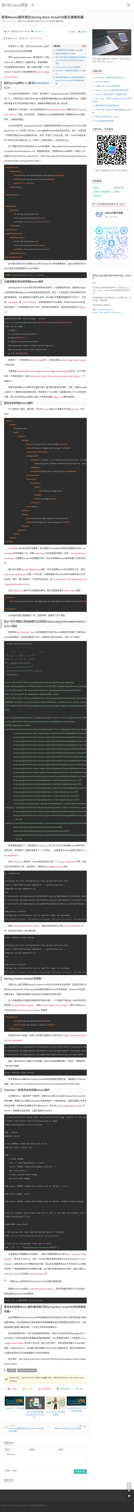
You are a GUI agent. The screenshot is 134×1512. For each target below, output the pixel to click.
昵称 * (7, 1449)
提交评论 (81, 1472)
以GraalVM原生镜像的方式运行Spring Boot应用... (35, 1414)
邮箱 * (32, 1449)
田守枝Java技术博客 (101, 192)
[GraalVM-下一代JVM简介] (14, 1401)
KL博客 (116, 192)
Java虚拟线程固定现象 (104, 121)
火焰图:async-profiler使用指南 (107, 86)
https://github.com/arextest (110, 312)
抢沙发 (83, 32)
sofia (8, 31)
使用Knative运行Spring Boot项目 (68, 1428)
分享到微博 (46, 1389)
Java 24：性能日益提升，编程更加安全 (111, 94)
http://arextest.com (105, 309)
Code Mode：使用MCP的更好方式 (109, 77)
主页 (3, 21)
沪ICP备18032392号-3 (37, 1505)
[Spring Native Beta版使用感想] (55, 1402)
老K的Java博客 (14, 5)
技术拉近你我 (119, 188)
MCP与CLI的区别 (102, 82)
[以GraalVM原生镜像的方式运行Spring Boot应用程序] (35, 1402)
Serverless (11, 21)
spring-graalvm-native (23, 57)
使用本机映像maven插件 (65, 54)
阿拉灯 (96, 188)
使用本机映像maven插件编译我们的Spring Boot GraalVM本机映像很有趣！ (70, 80)
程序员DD (97, 196)
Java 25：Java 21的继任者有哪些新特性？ (112, 90)
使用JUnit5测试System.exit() (107, 117)
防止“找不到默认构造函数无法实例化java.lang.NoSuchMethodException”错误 (70, 60)
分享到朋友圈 (65, 1389)
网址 (61, 1449)
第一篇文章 (62, 103)
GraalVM (16, 72)
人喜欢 (13, 1389)
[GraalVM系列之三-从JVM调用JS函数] (76, 1401)
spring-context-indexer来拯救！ (68, 67)
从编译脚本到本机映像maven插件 (69, 50)
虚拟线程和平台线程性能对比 (107, 105)
